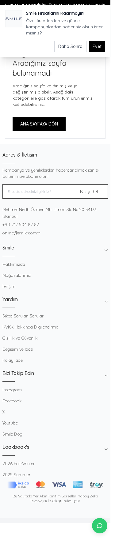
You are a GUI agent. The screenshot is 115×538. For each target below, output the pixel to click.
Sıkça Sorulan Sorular (23, 316)
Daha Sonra (70, 46)
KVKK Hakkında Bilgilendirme (30, 327)
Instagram (12, 390)
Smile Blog (12, 434)
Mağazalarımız (16, 275)
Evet (97, 46)
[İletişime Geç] (99, 525)
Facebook (11, 401)
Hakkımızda (13, 264)
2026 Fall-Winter (18, 463)
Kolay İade (12, 360)
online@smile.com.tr (21, 233)
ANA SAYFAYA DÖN (39, 124)
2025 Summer (16, 474)
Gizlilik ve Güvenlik (19, 338)
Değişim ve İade (17, 349)
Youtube (10, 423)
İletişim (9, 286)
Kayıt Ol (89, 191)
